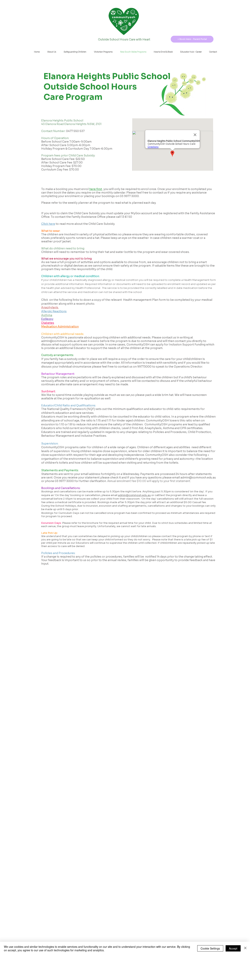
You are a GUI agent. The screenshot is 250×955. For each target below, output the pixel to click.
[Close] (245, 948)
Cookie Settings (210, 948)
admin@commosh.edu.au (59, 341)
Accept (233, 948)
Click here (48, 224)
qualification (134, 409)
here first (95, 189)
